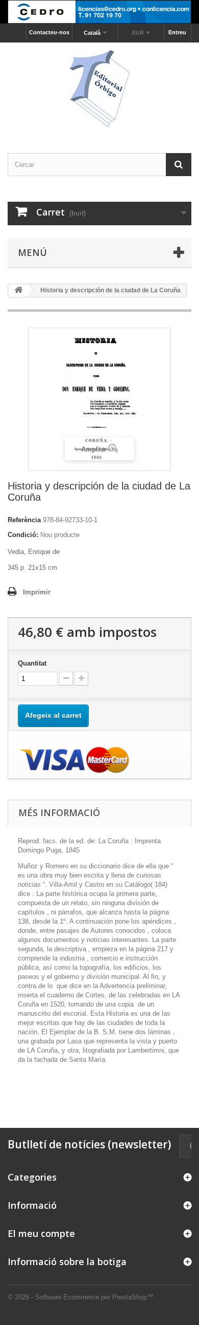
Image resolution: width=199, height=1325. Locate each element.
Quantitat (32, 663)
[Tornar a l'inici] (18, 290)
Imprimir (37, 592)
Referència (24, 520)
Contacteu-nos (49, 32)
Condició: (23, 535)
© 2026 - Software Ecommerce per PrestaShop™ (81, 1297)
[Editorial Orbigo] (99, 88)
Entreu (177, 32)
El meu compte (41, 1233)
